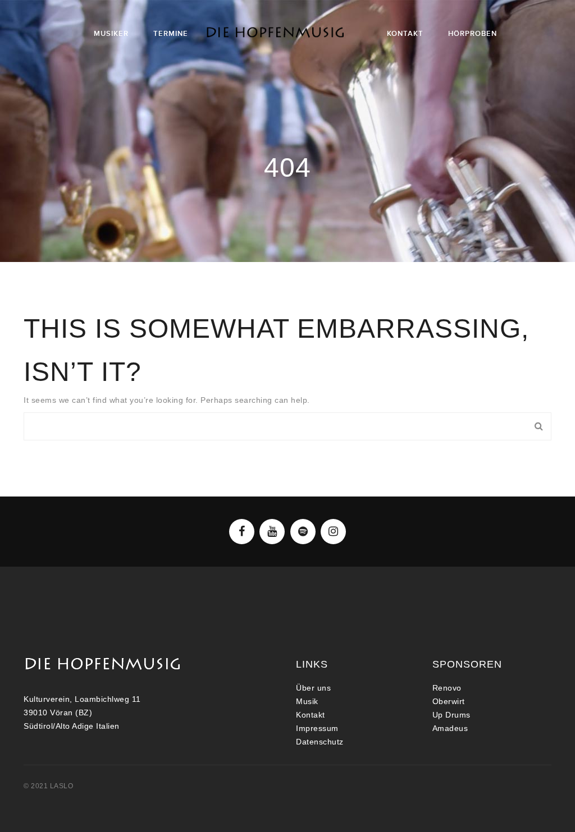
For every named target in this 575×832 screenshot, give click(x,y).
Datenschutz (320, 741)
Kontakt (310, 714)
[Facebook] (241, 531)
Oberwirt (448, 701)
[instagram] (333, 531)
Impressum (317, 728)
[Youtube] (272, 531)
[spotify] (303, 531)
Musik (307, 701)
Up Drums (451, 714)
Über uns (313, 687)
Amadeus (450, 728)
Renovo (447, 687)
